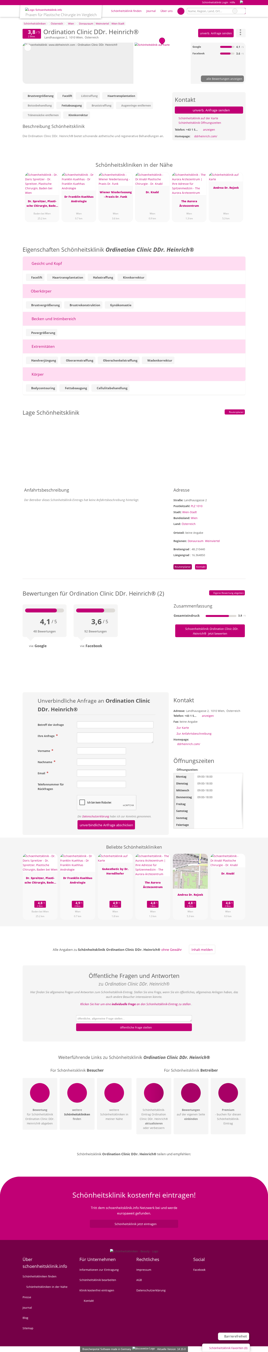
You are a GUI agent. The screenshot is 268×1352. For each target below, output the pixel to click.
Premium (237, 168)
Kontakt (201, 566)
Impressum (143, 1270)
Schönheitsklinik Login (214, 2)
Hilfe (232, 2)
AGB (139, 1280)
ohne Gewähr (171, 949)
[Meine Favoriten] (181, 11)
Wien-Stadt (189, 512)
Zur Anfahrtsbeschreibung (194, 733)
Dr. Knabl (152, 192)
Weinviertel (212, 541)
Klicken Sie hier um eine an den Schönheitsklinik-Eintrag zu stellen (135, 1004)
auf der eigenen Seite (191, 1114)
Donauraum (195, 541)
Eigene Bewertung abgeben (228, 593)
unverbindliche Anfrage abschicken (106, 825)
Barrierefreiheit (235, 1336)
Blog (25, 1318)
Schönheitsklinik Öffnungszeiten (199, 123)
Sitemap (28, 1328)
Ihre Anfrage (46, 736)
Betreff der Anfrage (51, 725)
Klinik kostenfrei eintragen (96, 1290)
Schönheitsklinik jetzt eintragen (136, 1224)
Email (42, 773)
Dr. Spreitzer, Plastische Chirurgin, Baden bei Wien (41, 204)
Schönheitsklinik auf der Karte (198, 118)
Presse (27, 1297)
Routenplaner (236, 412)
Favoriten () (228, 1348)
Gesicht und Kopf (46, 263)
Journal (151, 11)
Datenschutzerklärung (95, 816)
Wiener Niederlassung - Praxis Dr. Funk (116, 194)
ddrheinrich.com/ (205, 136)
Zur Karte (183, 728)
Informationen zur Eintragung (99, 1270)
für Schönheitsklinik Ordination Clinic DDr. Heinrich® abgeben (39, 1116)
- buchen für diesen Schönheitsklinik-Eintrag (228, 1116)
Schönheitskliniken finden (40, 1276)
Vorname (44, 751)
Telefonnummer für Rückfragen (51, 787)
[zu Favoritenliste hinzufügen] (27, 47)
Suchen (242, 11)
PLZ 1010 (196, 506)
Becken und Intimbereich (53, 318)
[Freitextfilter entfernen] (234, 11)
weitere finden (77, 1114)
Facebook (199, 1270)
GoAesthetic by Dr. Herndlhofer (115, 871)
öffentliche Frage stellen (135, 1027)
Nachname (45, 762)
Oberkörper (41, 291)
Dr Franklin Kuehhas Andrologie (78, 199)
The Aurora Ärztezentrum (189, 203)
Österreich (189, 524)
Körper (37, 374)
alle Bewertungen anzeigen (224, 79)
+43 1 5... (192, 129)
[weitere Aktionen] (241, 33)
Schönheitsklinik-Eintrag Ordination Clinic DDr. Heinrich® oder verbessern (154, 1119)
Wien (194, 518)
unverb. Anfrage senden (216, 33)
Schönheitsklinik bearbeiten (97, 1280)
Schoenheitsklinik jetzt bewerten (211, 631)
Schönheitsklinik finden (126, 11)
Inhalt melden (202, 949)
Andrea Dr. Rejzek (226, 187)
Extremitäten (43, 346)
